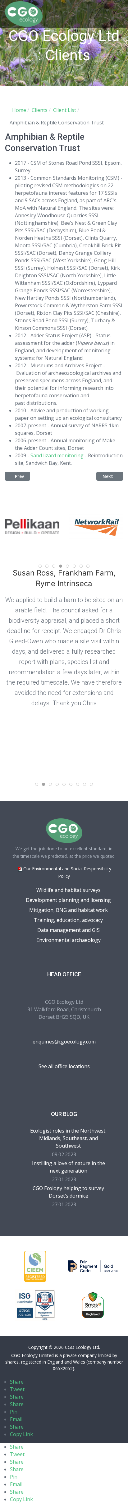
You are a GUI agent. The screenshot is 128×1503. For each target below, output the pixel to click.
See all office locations (64, 1066)
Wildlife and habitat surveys (68, 890)
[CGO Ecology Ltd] (24, 13)
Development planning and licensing (68, 900)
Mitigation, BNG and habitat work (68, 910)
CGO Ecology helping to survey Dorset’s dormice (68, 1192)
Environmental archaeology (68, 940)
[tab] (40, 566)
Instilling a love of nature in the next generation (68, 1167)
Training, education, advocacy (68, 920)
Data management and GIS (68, 930)
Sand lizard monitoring (57, 455)
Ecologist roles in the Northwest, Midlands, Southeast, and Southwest (68, 1138)
